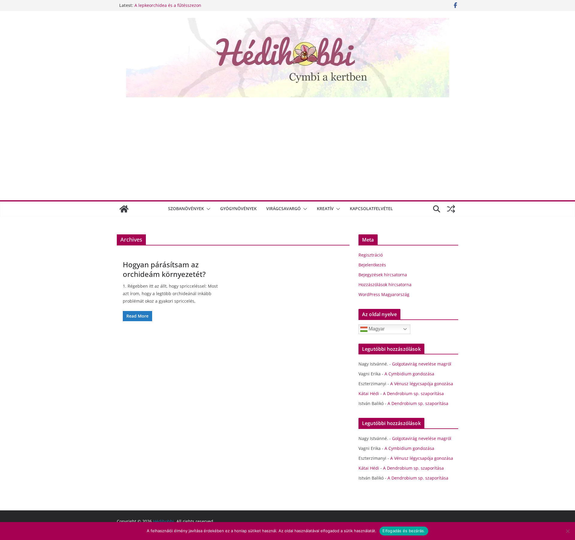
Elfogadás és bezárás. (403, 530)
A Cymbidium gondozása (409, 374)
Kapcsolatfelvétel (371, 208)
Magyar (376, 328)
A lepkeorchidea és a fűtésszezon (167, 5)
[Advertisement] (287, 148)
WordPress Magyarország (383, 294)
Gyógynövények (238, 208)
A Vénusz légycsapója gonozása (421, 383)
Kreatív (325, 208)
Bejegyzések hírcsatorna (382, 274)
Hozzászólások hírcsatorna (384, 284)
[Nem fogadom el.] (568, 531)
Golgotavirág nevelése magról (421, 364)
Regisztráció (370, 255)
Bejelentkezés (372, 265)
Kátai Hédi (368, 393)
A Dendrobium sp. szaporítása (413, 393)
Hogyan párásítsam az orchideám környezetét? (164, 269)
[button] (207, 208)
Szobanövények (186, 208)
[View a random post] (451, 209)
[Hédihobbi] (124, 209)
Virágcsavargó (283, 208)
